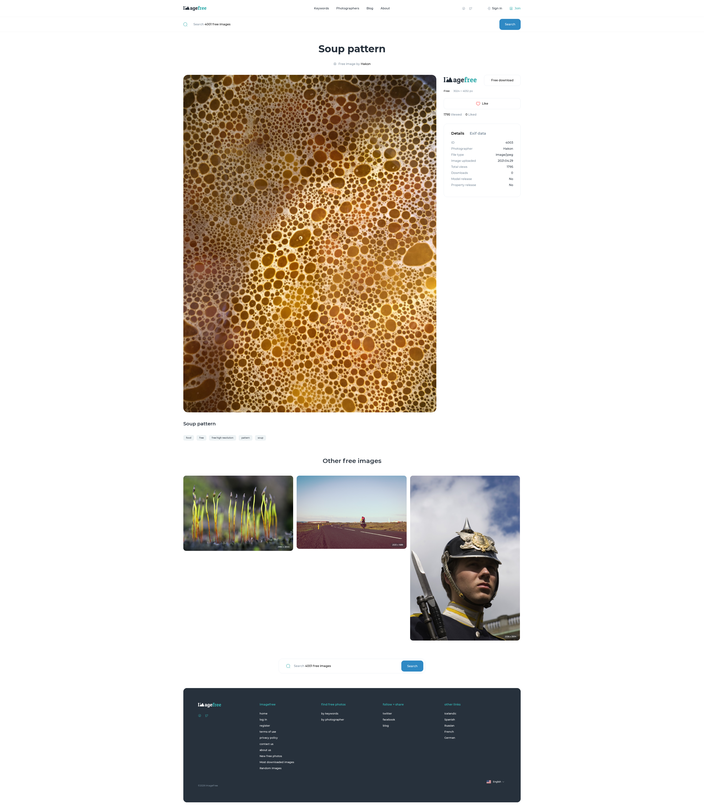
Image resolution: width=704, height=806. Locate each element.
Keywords (321, 8)
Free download (502, 80)
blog (386, 725)
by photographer (332, 719)
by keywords (329, 713)
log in (263, 719)
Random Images (270, 768)
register (265, 725)
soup (260, 437)
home (263, 713)
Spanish (449, 719)
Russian (449, 725)
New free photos (271, 756)
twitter (387, 713)
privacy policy (269, 737)
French (449, 731)
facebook (389, 719)
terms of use (268, 731)
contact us (266, 744)
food (188, 437)
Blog (369, 8)
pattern (245, 437)
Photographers (347, 8)
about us (265, 750)
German (449, 737)
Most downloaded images (277, 762)
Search (510, 24)
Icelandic (450, 713)
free (201, 437)
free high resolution (222, 437)
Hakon (366, 64)
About (385, 8)
